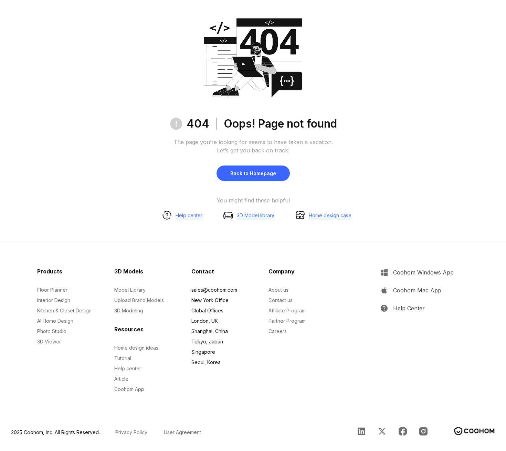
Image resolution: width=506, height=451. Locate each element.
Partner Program (287, 321)
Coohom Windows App (423, 272)
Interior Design (53, 300)
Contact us (280, 300)
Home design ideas (136, 348)
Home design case (330, 215)
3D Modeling (128, 310)
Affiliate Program (287, 310)
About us (278, 290)
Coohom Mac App (417, 290)
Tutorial (122, 358)
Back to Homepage (253, 173)
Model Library (130, 290)
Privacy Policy (131, 432)
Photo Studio (51, 331)
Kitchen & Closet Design (64, 310)
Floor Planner (52, 290)
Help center (189, 215)
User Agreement (182, 432)
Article (121, 379)
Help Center (409, 308)
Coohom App (129, 389)
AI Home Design (55, 321)
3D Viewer (49, 341)
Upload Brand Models (139, 300)
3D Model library (255, 215)
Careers (277, 331)
